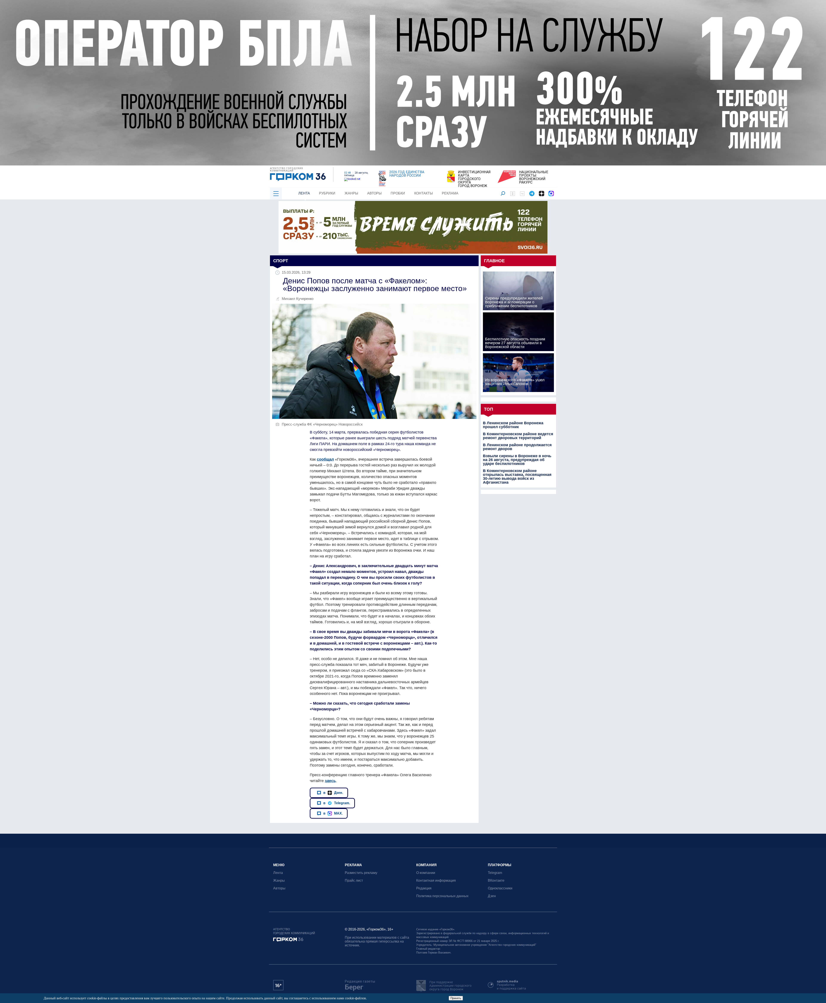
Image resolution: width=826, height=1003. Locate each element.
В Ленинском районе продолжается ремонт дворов (517, 447)
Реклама (450, 193)
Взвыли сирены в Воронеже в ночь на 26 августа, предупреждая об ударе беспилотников (517, 460)
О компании (425, 873)
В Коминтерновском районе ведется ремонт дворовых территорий (518, 436)
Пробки (398, 193)
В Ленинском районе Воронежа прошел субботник (513, 425)
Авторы (374, 193)
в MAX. (333, 813)
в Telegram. (336, 803)
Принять (455, 998)
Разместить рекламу (361, 873)
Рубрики (327, 193)
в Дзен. (333, 793)
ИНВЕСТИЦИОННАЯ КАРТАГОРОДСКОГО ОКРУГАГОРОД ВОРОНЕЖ (474, 179)
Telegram (495, 873)
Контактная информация (436, 880)
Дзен (492, 896)
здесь (330, 781)
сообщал (325, 459)
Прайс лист (354, 880)
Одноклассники (500, 888)
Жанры (351, 193)
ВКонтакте (496, 880)
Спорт (280, 260)
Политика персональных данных (442, 896)
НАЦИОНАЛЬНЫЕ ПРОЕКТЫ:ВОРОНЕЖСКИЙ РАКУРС (533, 177)
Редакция (423, 888)
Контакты (423, 193)
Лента (304, 193)
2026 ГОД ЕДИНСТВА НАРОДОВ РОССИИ (406, 173)
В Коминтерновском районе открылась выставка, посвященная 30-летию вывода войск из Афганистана (517, 476)
